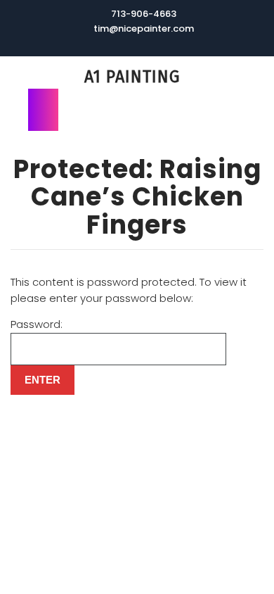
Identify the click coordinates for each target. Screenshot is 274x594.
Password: (37, 324)
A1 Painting (132, 77)
